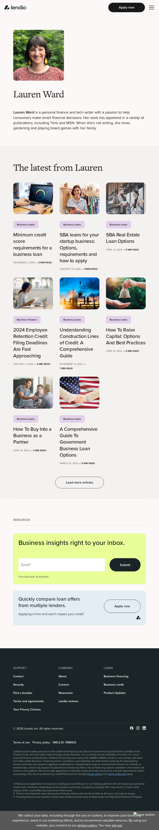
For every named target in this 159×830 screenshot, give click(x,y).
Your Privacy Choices (27, 709)
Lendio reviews (68, 701)
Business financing (116, 676)
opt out (117, 825)
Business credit (114, 684)
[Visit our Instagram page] (138, 728)
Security (18, 684)
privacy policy (87, 825)
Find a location (22, 693)
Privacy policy (41, 742)
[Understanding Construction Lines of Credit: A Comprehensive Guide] (79, 293)
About (62, 676)
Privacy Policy (94, 774)
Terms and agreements (28, 701)
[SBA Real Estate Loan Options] (126, 198)
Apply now (126, 7)
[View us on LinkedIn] (144, 728)
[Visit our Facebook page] (131, 728)
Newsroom (66, 693)
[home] (15, 7)
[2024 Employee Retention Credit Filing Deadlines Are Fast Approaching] (33, 293)
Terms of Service (117, 774)
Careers (64, 684)
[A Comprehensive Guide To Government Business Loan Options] (79, 393)
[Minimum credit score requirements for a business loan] (33, 198)
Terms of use (21, 742)
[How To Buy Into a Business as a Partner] (33, 393)
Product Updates (115, 693)
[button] (152, 7)
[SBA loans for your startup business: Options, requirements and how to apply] (79, 198)
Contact (18, 676)
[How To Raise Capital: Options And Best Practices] (126, 293)
